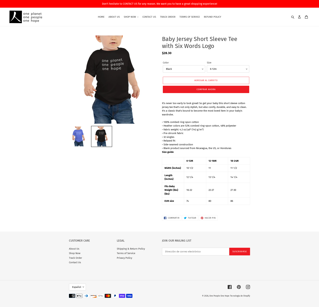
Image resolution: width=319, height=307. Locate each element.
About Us (74, 248)
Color (166, 62)
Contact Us (75, 262)
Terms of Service (126, 253)
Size (209, 62)
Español (76, 287)
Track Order (75, 257)
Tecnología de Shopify (240, 296)
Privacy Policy (124, 257)
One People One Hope (219, 296)
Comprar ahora (206, 89)
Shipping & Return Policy (131, 248)
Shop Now (74, 253)
